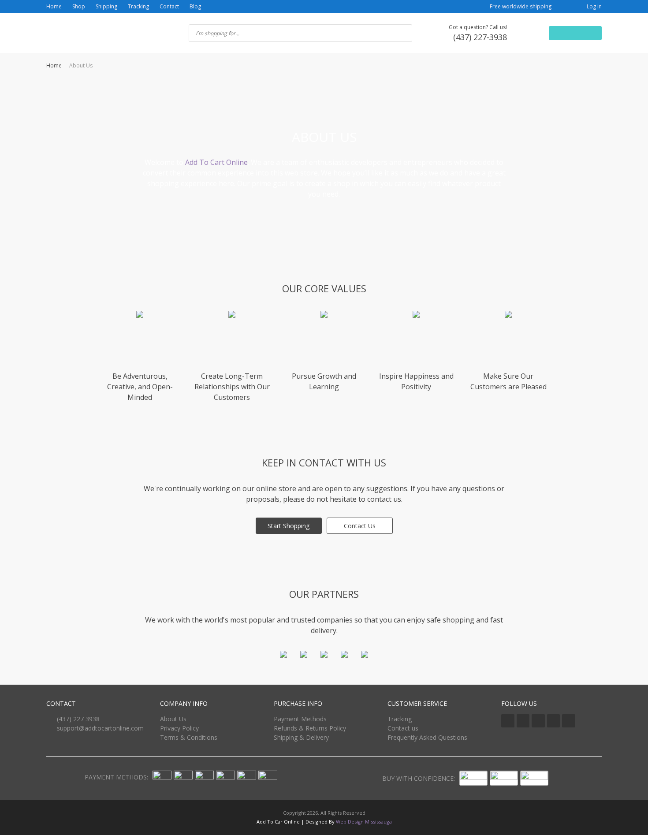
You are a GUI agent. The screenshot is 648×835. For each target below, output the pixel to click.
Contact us (402, 728)
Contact (169, 6)
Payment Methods (300, 719)
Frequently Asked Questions (427, 737)
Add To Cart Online (216, 162)
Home (54, 6)
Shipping (106, 6)
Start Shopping (288, 526)
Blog (195, 6)
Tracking (138, 6)
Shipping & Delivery (301, 737)
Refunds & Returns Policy (310, 728)
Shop (78, 6)
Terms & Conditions (188, 737)
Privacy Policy (179, 728)
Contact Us (360, 526)
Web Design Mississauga (364, 821)
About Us (173, 719)
